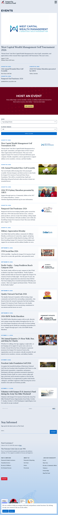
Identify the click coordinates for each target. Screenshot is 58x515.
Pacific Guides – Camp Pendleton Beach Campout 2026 (16, 266)
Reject (12, 511)
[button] (56, 2)
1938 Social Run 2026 (9, 251)
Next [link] (53, 408)
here (20, 445)
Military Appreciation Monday (13, 231)
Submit (53, 432)
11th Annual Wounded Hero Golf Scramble (18, 168)
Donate (4, 478)
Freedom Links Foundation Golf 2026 (16, 363)
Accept (5, 511)
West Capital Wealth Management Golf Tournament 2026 (16, 144)
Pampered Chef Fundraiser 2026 (14, 208)
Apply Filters (29, 133)
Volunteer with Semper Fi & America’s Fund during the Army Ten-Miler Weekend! (18, 392)
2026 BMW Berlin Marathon (12, 316)
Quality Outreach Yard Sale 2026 (14, 294)
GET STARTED (29, 106)
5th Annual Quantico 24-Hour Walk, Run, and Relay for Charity (17, 339)
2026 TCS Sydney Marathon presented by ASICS (17, 191)
